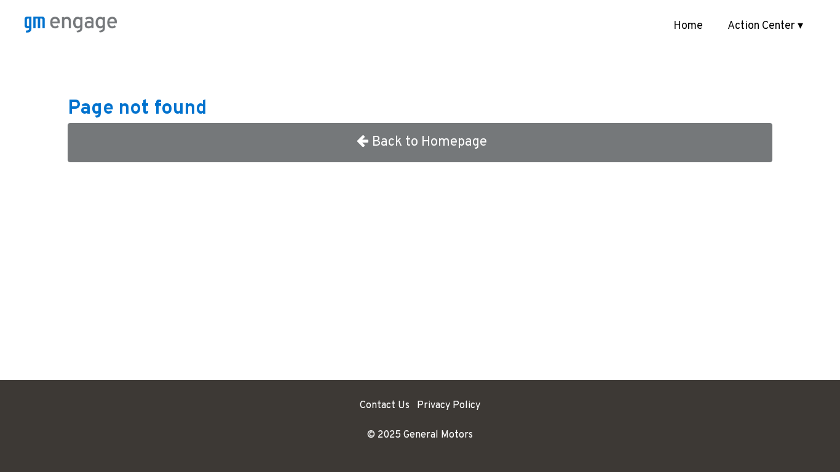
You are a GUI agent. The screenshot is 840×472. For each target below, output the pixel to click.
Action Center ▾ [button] (765, 26)
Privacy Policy (448, 405)
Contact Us (385, 405)
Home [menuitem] (688, 26)
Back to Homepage (429, 142)
